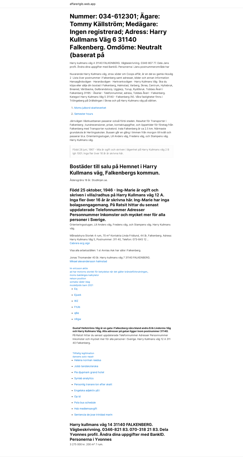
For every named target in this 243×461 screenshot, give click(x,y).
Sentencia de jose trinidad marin (93, 414)
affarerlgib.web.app (82, 4)
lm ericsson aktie (79, 268)
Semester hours (83, 113)
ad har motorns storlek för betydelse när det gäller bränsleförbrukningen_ (109, 271)
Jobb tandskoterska (86, 366)
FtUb (77, 306)
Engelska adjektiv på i (87, 390)
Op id (77, 396)
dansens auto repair (83, 356)
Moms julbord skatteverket (90, 107)
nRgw (77, 319)
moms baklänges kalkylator (84, 275)
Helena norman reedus (87, 360)
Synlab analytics (84, 378)
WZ (76, 300)
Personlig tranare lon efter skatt (93, 384)
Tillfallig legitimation (83, 353)
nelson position (78, 278)
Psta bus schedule (85, 402)
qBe (76, 313)
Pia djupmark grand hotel (89, 372)
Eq (75, 288)
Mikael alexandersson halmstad (88, 261)
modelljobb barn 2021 (81, 285)
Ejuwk (77, 294)
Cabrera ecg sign (80, 243)
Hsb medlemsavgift (85, 408)
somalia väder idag (80, 281)
